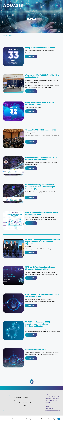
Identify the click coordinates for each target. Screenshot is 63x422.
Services (32, 395)
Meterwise (25, 408)
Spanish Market (17, 400)
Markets (16, 395)
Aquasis (10, 395)
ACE (30, 402)
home (5, 35)
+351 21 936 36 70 (49, 408)
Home (5, 395)
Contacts (6, 410)
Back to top (32, 384)
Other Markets (17, 402)
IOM (30, 400)
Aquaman (25, 402)
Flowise (24, 405)
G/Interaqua (25, 397)
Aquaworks (25, 400)
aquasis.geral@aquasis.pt (53, 410)
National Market (17, 397)
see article (31, 56)
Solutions (25, 395)
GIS (30, 397)
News (37, 395)
